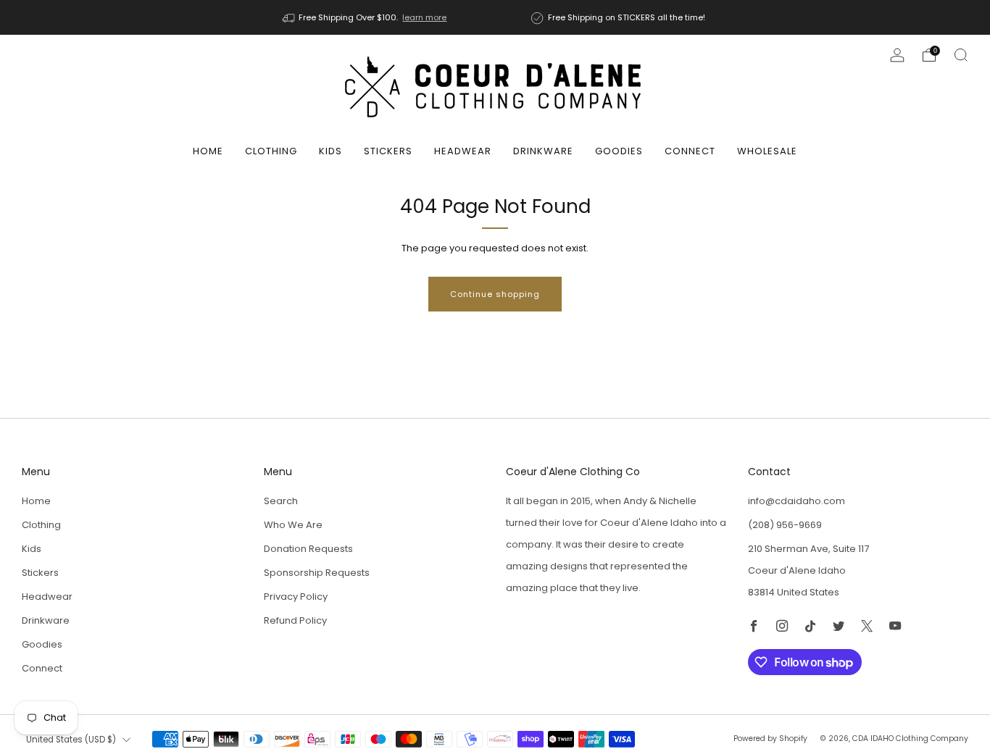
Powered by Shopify (770, 738)
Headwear (462, 151)
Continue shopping (495, 294)
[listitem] (366, 17)
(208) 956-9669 (785, 525)
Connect (690, 151)
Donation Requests (308, 549)
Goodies (619, 151)
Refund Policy (295, 620)
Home (208, 151)
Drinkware (543, 151)
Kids (330, 151)
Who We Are (293, 525)
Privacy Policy (296, 596)
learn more (424, 17)
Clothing (271, 151)
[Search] (961, 55)
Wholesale (767, 151)
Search (281, 501)
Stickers (388, 151)
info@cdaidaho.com (796, 501)
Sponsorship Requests (317, 572)
